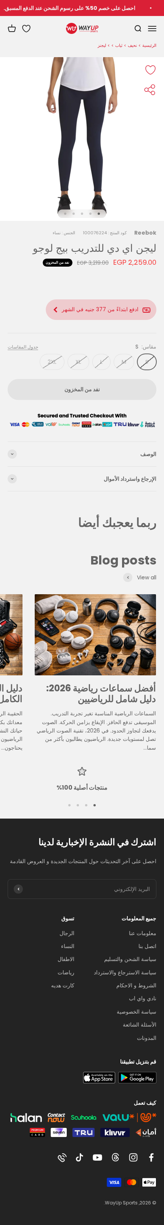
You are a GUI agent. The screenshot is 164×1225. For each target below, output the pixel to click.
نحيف (132, 45)
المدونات (146, 1038)
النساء (67, 946)
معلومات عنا (142, 933)
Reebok (145, 233)
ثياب (118, 45)
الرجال (66, 933)
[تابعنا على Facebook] (151, 1157)
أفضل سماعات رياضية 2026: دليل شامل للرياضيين (101, 693)
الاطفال (66, 959)
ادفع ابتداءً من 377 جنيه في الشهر (100, 309)
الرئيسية (149, 45)
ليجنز (102, 45)
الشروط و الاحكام (136, 985)
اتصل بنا (147, 946)
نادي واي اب (142, 998)
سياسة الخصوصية (136, 1012)
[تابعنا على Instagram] (133, 1157)
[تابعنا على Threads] (115, 1157)
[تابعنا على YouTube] (97, 1157)
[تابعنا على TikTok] (79, 1157)
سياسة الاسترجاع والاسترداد (125, 972)
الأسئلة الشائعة (139, 1024)
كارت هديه (62, 985)
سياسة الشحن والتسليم (130, 959)
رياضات (66, 972)
